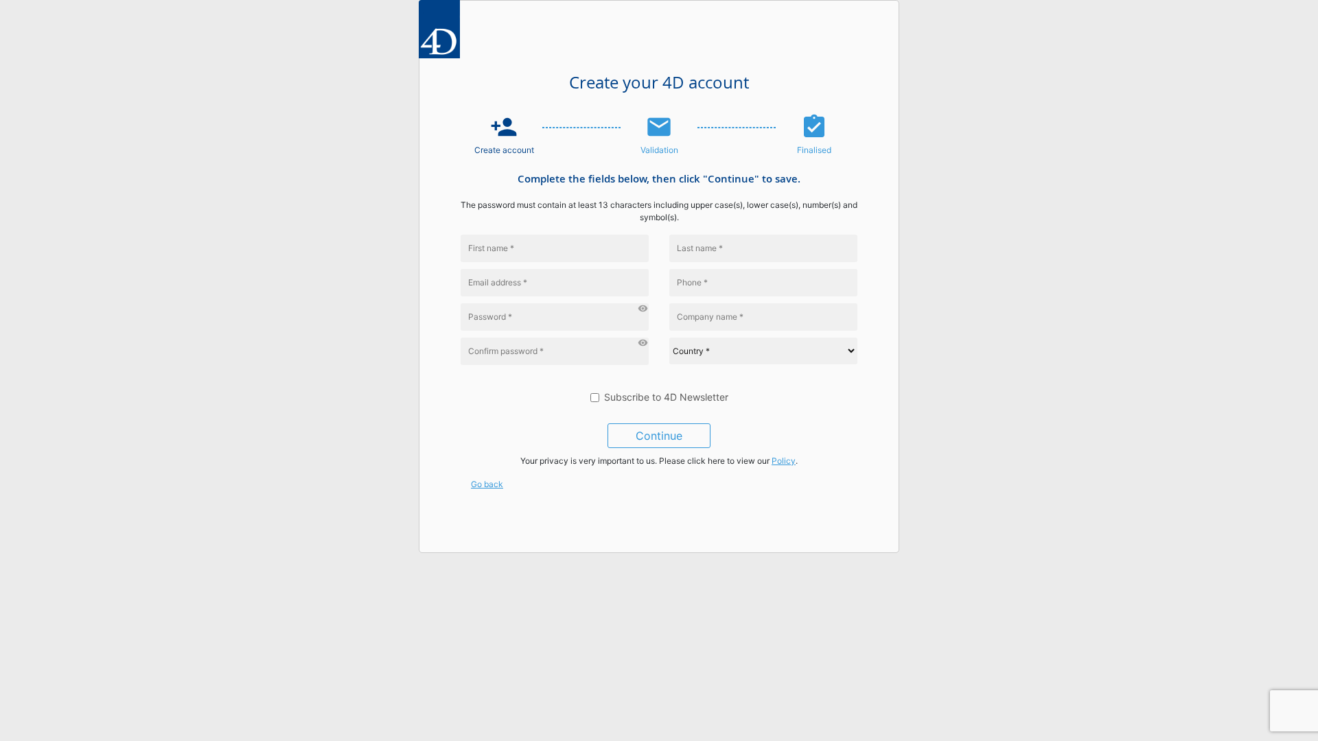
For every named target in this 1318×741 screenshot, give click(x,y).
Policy (784, 461)
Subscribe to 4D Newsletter (666, 397)
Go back (487, 484)
